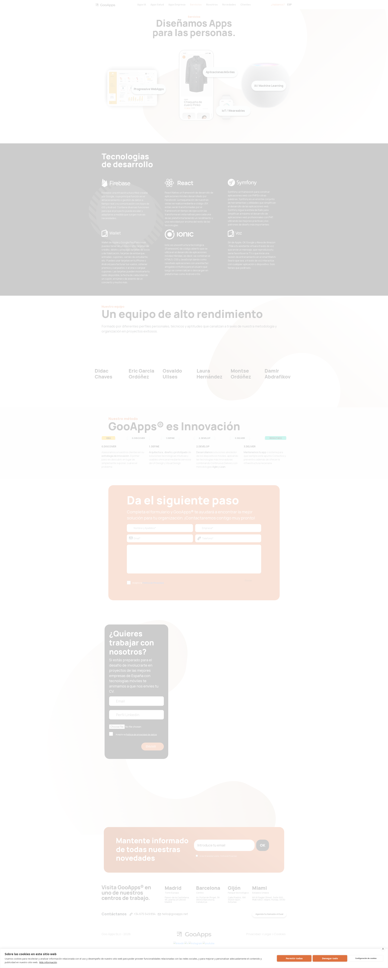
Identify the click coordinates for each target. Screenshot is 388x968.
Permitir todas (294, 958)
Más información (48, 962)
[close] (382, 948)
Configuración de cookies (365, 958)
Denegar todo (330, 958)
